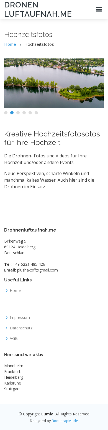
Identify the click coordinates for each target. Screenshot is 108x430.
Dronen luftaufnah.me (38, 9)
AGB (14, 338)
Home (10, 44)
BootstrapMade (65, 420)
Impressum (20, 317)
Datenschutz (21, 328)
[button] (5, 112)
